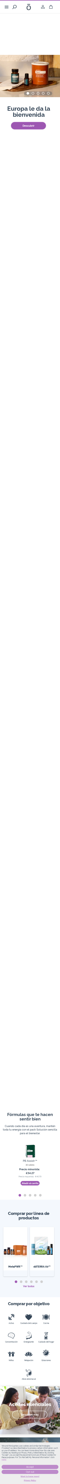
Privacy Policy (30, 1480)
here (4, 1459)
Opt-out (30, 1472)
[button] (28, 93)
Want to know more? (30, 1476)
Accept (30, 1467)
